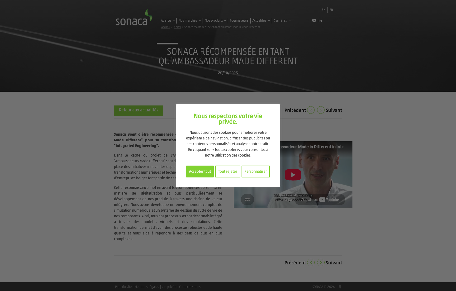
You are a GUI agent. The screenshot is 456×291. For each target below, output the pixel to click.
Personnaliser (255, 172)
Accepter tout (200, 172)
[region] (228, 145)
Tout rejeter (227, 172)
